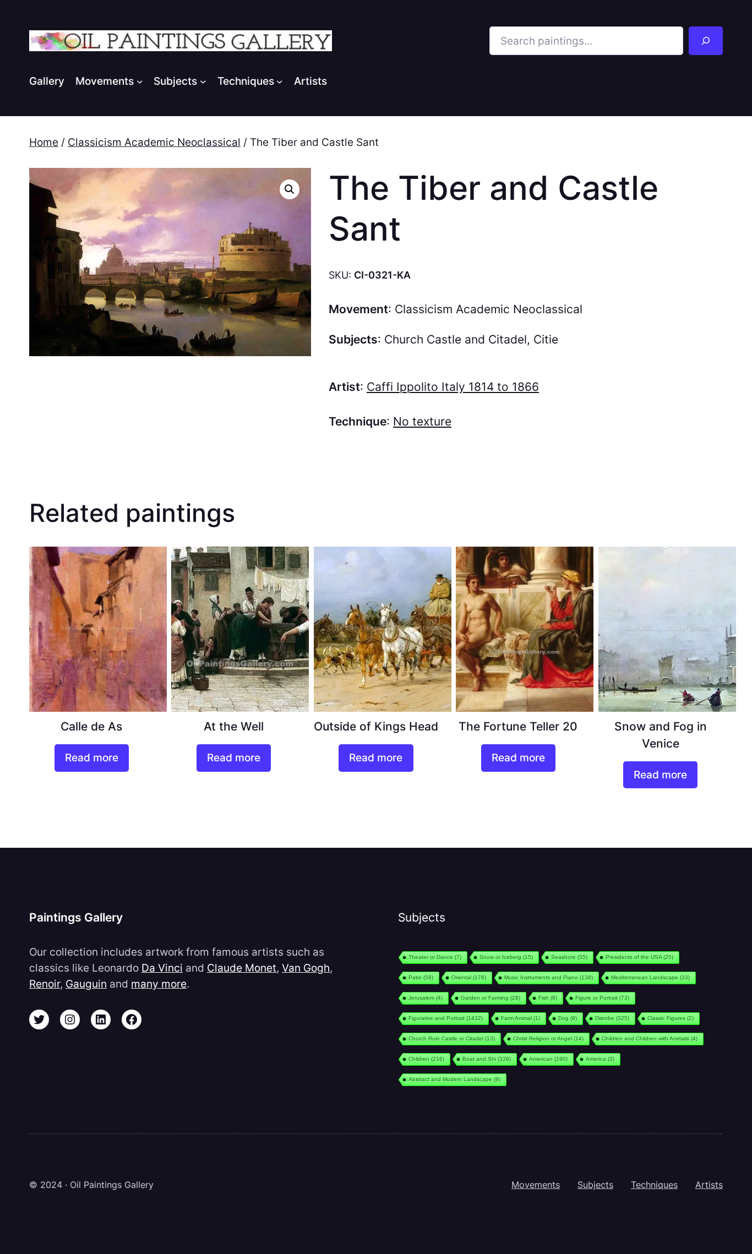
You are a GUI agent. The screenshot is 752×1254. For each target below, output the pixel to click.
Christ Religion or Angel (548, 1038)
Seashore (569, 957)
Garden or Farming (490, 998)
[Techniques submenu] (279, 81)
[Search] (706, 40)
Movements (535, 1184)
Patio (420, 977)
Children (426, 1059)
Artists (709, 1184)
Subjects (595, 1184)
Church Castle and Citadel (455, 339)
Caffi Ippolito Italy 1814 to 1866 (453, 387)
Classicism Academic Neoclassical (154, 142)
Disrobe (612, 1018)
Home (43, 142)
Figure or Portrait (602, 998)
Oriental (468, 977)
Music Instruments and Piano (548, 977)
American (548, 1059)
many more (159, 983)
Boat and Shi (486, 1059)
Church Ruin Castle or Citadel (451, 1038)
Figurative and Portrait (445, 1018)
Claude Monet (241, 967)
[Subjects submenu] (203, 81)
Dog (567, 1018)
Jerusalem (425, 998)
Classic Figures (670, 1018)
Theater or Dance (434, 957)
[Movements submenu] (140, 81)
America (600, 1059)
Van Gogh (306, 967)
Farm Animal (520, 1018)
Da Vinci (162, 967)
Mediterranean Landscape (650, 977)
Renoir (44, 983)
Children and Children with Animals (649, 1038)
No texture (422, 421)
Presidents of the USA (639, 957)
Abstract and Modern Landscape (454, 1079)
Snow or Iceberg (506, 957)
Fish (547, 998)
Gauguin (86, 983)
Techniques (654, 1184)
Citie (545, 339)
